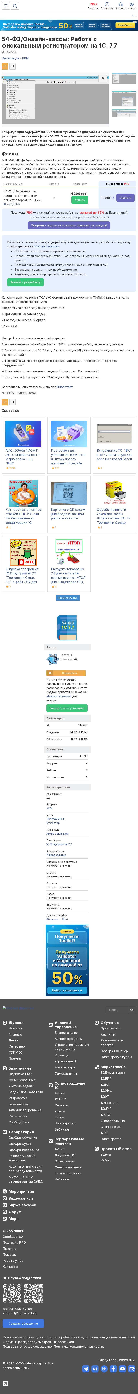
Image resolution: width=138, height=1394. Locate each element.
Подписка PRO (20, 1074)
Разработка (18, 1098)
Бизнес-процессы (68, 1039)
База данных (18, 1104)
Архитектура (65, 1067)
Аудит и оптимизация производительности (25, 1169)
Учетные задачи (21, 1086)
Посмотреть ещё (67, 597)
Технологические (68, 1173)
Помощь (9, 1254)
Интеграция (18, 1116)
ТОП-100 (15, 1052)
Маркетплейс (113, 1067)
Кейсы (59, 1117)
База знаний (20, 1068)
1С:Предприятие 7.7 (59, 844)
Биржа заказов (22, 1205)
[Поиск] (15, 6)
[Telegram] (85, 1369)
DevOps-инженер (114, 1051)
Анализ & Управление (66, 1025)
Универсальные (56, 855)
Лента (13, 1040)
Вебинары (62, 1129)
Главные (15, 1034)
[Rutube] (131, 1369)
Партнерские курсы (116, 1057)
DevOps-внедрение (24, 1150)
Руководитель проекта (112, 1042)
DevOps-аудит (20, 1144)
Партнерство (65, 1123)
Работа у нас (13, 1261)
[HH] (104, 1369)
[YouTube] (122, 1369)
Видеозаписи (21, 1198)
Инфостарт (65, 387)
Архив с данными (57, 833)
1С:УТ (105, 1097)
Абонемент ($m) (57, 919)
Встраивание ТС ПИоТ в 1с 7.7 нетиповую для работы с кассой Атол (114, 455)
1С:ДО (105, 1115)
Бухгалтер (53, 823)
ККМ (49, 808)
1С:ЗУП (106, 1109)
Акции (59, 1093)
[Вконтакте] (95, 1369)
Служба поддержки (24, 1278)
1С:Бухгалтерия (113, 1072)
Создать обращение (23, 1323)
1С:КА (105, 1085)
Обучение (110, 1023)
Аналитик (108, 1034)
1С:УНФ (106, 1090)
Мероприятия (21, 1191)
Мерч (14, 1219)
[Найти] (131, 1009)
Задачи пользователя (26, 1092)
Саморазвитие (66, 1073)
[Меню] (6, 6)
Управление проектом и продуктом (72, 1047)
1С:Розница (109, 1103)
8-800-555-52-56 (17, 1309)
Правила (9, 1248)
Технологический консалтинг (22, 1158)
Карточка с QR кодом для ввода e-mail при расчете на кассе (68, 514)
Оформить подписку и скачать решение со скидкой (69, 225)
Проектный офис (116, 1149)
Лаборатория (21, 1132)
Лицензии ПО (65, 1155)
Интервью (17, 1046)
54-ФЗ (10, 392)
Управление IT (66, 1061)
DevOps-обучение (23, 1137)
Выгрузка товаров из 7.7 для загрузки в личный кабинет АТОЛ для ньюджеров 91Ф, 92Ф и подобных (68, 577)
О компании (13, 1231)
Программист (55, 819)
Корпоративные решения (69, 1141)
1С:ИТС (60, 1099)
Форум (15, 1212)
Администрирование (25, 1110)
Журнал (16, 1023)
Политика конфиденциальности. (79, 1346)
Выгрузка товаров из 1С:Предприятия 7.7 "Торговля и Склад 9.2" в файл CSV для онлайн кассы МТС (21, 577)
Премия (15, 1058)
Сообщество (19, 1122)
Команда (61, 1055)
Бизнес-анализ (66, 1033)
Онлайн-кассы (27, 392)
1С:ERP (106, 1078)
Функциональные (22, 1080)
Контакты (10, 1266)
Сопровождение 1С (70, 1085)
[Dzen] (113, 1369)
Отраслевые (64, 1161)
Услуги (60, 1111)
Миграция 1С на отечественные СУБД (26, 1179)
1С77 (104, 1133)
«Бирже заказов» (46, 246)
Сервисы (61, 1105)
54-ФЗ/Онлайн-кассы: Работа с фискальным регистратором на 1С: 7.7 (59, 42)
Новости (15, 1028)
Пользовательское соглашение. (28, 1346)
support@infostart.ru (20, 1313)
